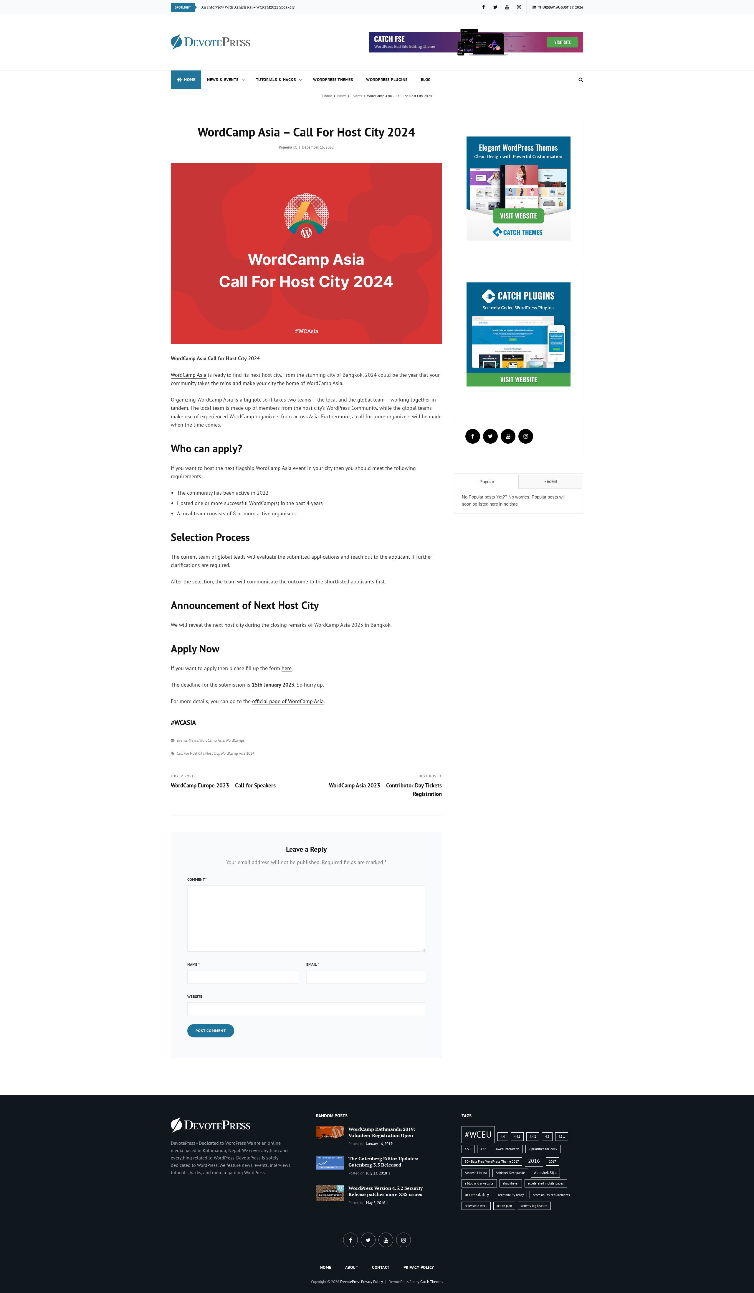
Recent (550, 481)
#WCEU (478, 1134)
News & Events (223, 79)
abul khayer (511, 1183)
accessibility (477, 1194)
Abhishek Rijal (545, 1172)
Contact (381, 1267)
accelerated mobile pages (546, 1183)
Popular (486, 481)
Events (356, 95)
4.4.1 (517, 1136)
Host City (212, 753)
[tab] (486, 482)
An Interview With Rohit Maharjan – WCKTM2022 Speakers (252, 7)
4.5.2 (468, 1149)
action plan (504, 1206)
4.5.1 (561, 1136)
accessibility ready (511, 1195)
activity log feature (534, 1206)
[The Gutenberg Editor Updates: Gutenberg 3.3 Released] (330, 1162)
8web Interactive (508, 1149)
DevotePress (350, 1281)
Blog (426, 79)
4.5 (547, 1136)
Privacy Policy (419, 1267)
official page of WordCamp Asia (288, 701)
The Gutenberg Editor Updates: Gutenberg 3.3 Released (383, 1161)
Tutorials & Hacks (276, 79)
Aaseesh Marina (476, 1173)
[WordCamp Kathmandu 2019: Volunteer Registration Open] (330, 1133)
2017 (552, 1161)
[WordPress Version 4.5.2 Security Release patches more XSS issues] (330, 1192)
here (287, 668)
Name (193, 964)
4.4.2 (533, 1136)
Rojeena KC (288, 147)
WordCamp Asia (188, 374)
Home (189, 79)
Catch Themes (431, 1281)
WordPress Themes (333, 79)
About (351, 1267)
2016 (534, 1160)
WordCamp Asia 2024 (237, 753)
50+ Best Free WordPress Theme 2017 (492, 1161)
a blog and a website (479, 1183)
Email (312, 964)
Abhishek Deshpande (510, 1173)
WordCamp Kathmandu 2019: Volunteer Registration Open (381, 1132)
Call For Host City (190, 753)
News (341, 95)
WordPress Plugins (387, 79)
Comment (197, 879)
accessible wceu (476, 1206)
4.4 (503, 1136)
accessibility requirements (551, 1195)
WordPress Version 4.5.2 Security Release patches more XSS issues (385, 1191)
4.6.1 (483, 1149)
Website (194, 996)
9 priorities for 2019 (543, 1149)
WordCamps (235, 740)
